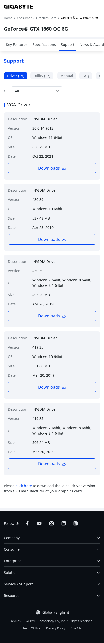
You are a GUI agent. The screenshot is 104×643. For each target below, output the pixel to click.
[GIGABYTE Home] (19, 7)
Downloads (49, 168)
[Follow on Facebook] (27, 523)
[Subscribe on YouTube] (39, 523)
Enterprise (12, 560)
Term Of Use (31, 628)
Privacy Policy (55, 628)
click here (24, 485)
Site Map (77, 628)
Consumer (12, 549)
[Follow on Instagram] (51, 523)
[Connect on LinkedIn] (63, 523)
